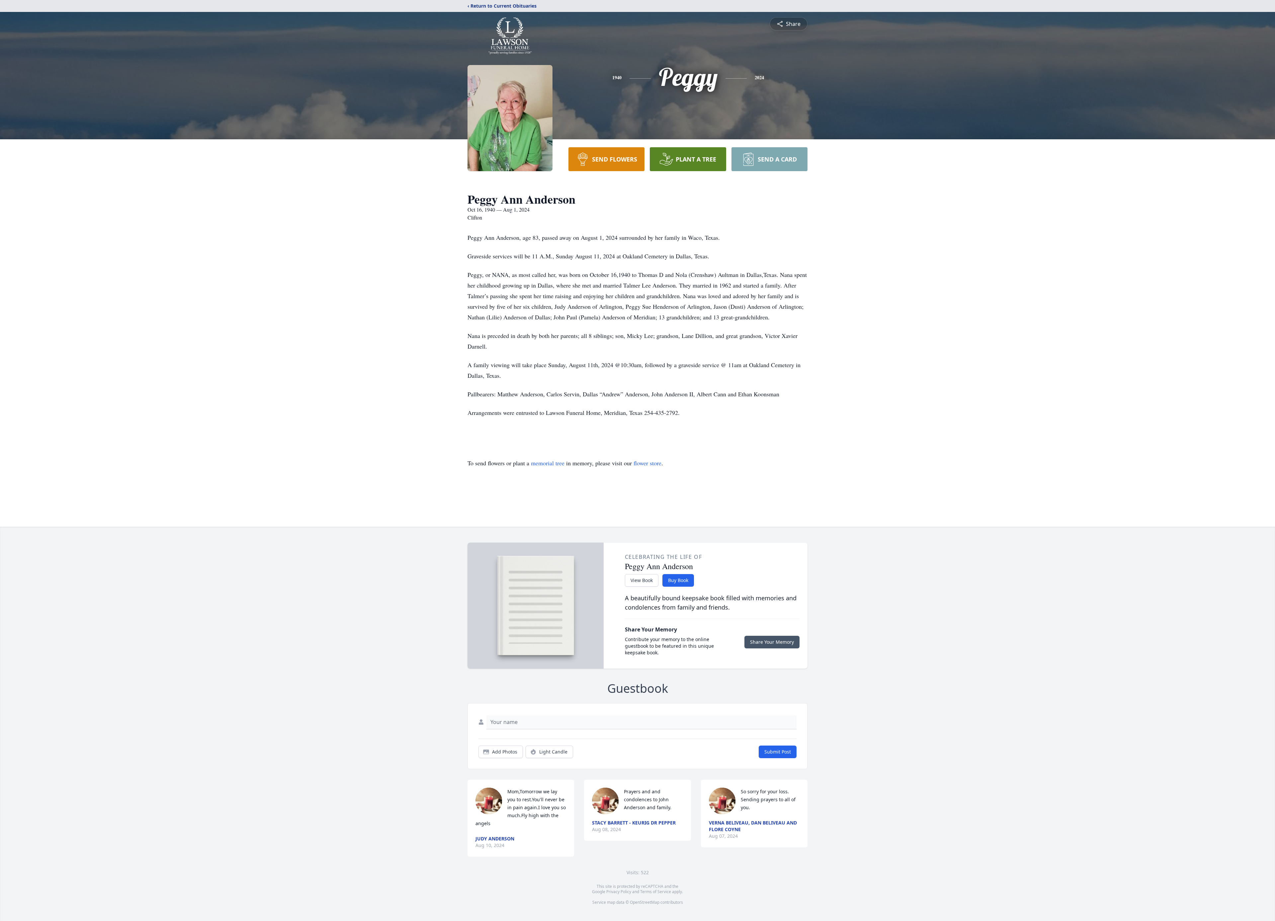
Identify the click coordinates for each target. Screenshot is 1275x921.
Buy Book (678, 580)
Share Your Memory (772, 642)
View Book (642, 580)
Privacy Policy (618, 891)
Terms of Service (655, 891)
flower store (647, 463)
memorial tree (547, 463)
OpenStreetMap (644, 902)
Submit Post (777, 752)
